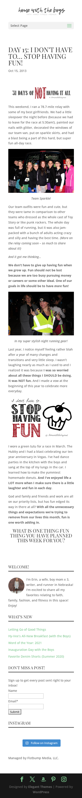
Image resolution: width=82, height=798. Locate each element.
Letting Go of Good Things (27, 629)
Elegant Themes (40, 787)
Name (12, 691)
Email (13, 701)
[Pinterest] (53, 779)
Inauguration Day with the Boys (31, 650)
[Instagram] (63, 779)
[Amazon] (43, 779)
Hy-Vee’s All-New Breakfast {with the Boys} (39, 636)
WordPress (41, 792)
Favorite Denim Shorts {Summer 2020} (36, 656)
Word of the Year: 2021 (25, 643)
